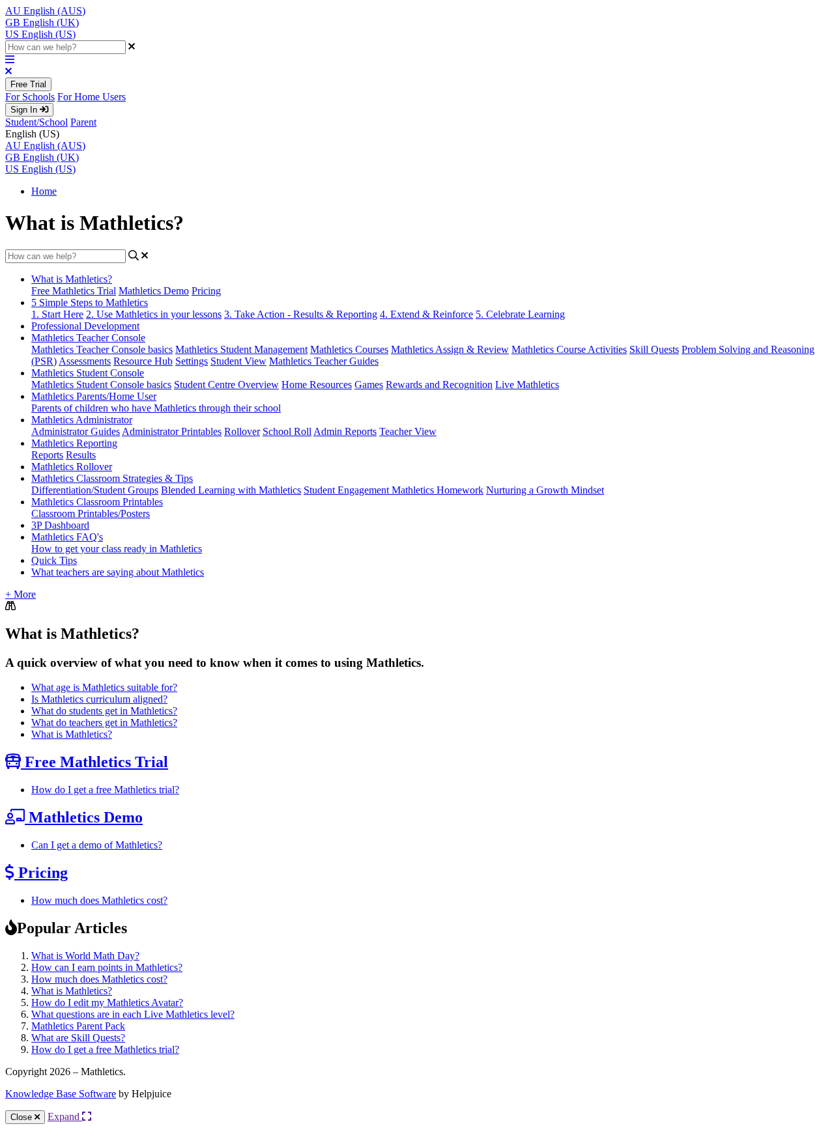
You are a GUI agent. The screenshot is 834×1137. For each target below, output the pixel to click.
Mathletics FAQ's (67, 536)
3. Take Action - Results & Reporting (300, 314)
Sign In (25, 110)
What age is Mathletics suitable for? (104, 687)
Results (81, 454)
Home (44, 191)
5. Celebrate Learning (520, 314)
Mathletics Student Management (241, 349)
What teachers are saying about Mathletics (117, 572)
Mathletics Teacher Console (88, 337)
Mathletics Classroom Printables (97, 501)
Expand (65, 1116)
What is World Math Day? (85, 955)
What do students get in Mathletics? (104, 710)
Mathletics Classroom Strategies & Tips (112, 478)
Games (368, 384)
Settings (191, 361)
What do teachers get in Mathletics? (104, 722)
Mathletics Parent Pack (78, 1026)
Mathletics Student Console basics (101, 384)
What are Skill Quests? (78, 1037)
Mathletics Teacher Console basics (102, 349)
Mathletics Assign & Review (450, 349)
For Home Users (91, 96)
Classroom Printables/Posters (90, 513)
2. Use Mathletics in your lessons (154, 314)
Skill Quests (654, 349)
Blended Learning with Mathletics (231, 490)
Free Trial (28, 84)
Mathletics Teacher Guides (324, 361)
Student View (238, 361)
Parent (83, 122)
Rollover (242, 431)
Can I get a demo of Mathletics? (96, 844)
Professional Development (85, 325)
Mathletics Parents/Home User (93, 396)
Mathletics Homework (437, 490)
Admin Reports (345, 431)
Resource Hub (143, 361)
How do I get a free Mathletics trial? (105, 789)
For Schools (30, 96)
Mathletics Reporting (74, 443)
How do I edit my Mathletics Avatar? (107, 1002)
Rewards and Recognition (439, 384)
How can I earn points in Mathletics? (106, 967)
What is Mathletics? (71, 279)
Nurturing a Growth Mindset (545, 490)
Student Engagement (348, 490)
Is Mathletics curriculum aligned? (99, 699)
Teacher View (408, 431)
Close (22, 1117)
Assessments (85, 361)
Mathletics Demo (154, 290)
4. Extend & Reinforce (426, 314)
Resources (330, 384)
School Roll (287, 431)
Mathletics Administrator (81, 419)
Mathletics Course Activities (569, 349)
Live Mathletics (527, 384)
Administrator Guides (75, 431)
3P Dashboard (60, 525)
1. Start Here (57, 314)
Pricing (206, 290)
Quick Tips (54, 560)
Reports (47, 454)
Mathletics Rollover (71, 466)
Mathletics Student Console (87, 372)
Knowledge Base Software (60, 1093)
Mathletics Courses (349, 349)
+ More (20, 594)
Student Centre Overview (226, 384)
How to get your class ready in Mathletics (116, 548)
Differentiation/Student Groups (94, 490)
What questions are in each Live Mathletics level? (133, 1014)
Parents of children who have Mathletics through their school (156, 408)
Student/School (36, 122)
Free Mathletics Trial (73, 290)
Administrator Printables (172, 431)
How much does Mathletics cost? (99, 900)
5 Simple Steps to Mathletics (89, 302)
